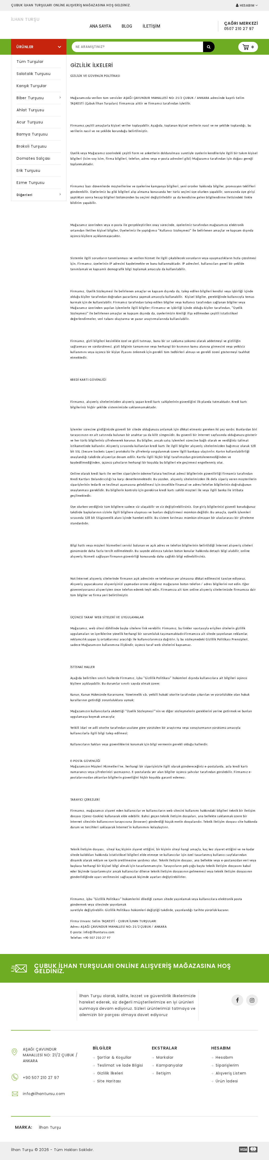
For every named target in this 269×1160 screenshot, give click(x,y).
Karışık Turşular (32, 85)
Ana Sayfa (100, 26)
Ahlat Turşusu (30, 110)
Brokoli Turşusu (32, 146)
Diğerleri (24, 195)
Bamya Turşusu (32, 134)
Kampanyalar (169, 1065)
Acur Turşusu (30, 122)
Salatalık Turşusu (34, 73)
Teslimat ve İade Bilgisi (120, 1065)
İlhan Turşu (25, 19)
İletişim (163, 1073)
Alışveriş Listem (231, 1073)
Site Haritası (109, 1081)
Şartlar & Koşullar (114, 1057)
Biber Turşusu (30, 98)
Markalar (164, 1057)
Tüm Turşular (30, 61)
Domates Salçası (33, 158)
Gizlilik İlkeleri (110, 1073)
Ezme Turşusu (31, 182)
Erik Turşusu (28, 170)
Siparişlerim (227, 1065)
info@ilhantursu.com (44, 1093)
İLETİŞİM (151, 26)
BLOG (127, 26)
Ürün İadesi (227, 1081)
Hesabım (224, 1057)
